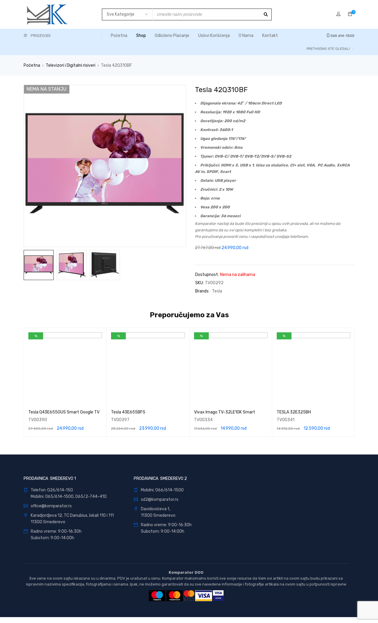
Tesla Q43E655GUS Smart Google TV (64, 412)
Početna (32, 65)
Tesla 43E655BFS (128, 412)
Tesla (217, 291)
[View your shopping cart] (350, 14)
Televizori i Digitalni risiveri (70, 65)
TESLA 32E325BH (294, 412)
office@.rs (51, 505)
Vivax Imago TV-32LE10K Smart (224, 412)
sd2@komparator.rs (159, 499)
